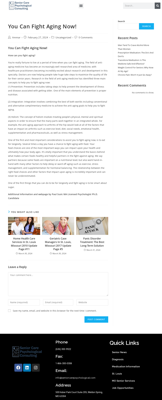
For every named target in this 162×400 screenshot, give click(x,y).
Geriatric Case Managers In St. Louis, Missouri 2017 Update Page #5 (58, 244)
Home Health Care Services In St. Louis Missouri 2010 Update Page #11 (24, 244)
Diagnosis (118, 359)
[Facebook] (18, 368)
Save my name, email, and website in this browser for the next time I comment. (55, 310)
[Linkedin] (27, 368)
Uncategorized (63, 37)
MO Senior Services (123, 380)
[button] (81, 5)
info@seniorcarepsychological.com (75, 377)
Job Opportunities (123, 388)
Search (121, 21)
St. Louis (117, 373)
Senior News (119, 352)
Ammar (16, 37)
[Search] (157, 6)
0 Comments (86, 37)
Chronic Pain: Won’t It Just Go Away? (135, 74)
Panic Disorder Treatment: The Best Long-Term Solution (92, 242)
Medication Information (126, 366)
